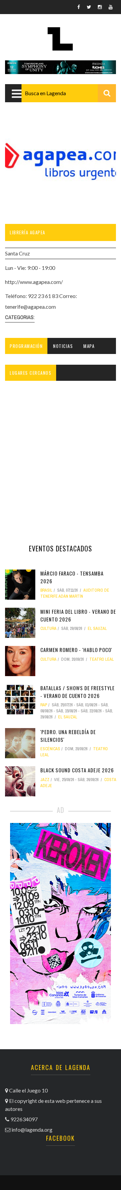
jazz (44, 779)
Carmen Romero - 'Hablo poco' (76, 649)
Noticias (63, 346)
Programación (26, 346)
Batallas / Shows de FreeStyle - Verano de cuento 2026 (77, 691)
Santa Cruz (17, 253)
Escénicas (50, 749)
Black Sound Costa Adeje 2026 (77, 770)
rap (43, 705)
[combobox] (69, 93)
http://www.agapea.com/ (34, 282)
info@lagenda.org (31, 1129)
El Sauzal (97, 628)
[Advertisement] (60, 458)
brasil (46, 590)
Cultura (48, 628)
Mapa (88, 346)
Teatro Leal (101, 659)
